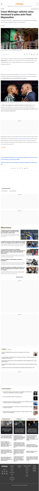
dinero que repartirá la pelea (22, 138)
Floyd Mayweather (12, 190)
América (12, 467)
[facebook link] (2, 471)
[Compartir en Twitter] (29, 54)
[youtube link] (2, 473)
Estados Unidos (12, 472)
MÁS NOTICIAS (19, 277)
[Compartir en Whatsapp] (25, 54)
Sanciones (12, 6)
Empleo (19, 467)
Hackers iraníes (29, 6)
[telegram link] (4, 473)
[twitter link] (4, 471)
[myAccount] (37, 4)
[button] (37, 54)
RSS (12, 480)
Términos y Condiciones (34, 468)
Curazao (25, 6)
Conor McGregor (4, 190)
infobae (2, 8)
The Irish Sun (23, 74)
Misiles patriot (21, 6)
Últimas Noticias (12, 479)
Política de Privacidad (34, 470)
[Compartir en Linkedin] (32, 54)
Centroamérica (12, 477)
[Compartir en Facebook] (27, 54)
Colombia (12, 469)
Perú (12, 475)
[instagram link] (7, 471)
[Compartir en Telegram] (34, 54)
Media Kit (26, 475)
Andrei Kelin (16, 6)
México (12, 474)
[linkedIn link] (7, 473)
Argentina (27, 467)
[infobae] (19, 4)
